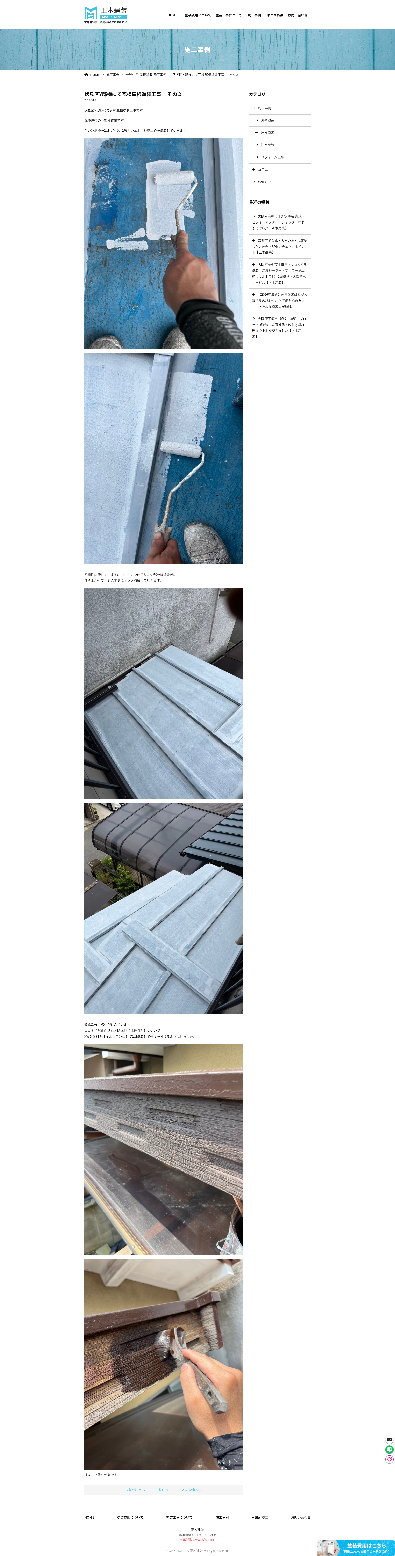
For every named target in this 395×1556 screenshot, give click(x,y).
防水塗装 (267, 145)
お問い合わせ (298, 15)
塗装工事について (229, 15)
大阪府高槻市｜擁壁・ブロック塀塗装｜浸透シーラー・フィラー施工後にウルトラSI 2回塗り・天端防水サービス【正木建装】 (279, 273)
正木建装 (197, 1530)
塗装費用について (198, 15)
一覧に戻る (163, 1490)
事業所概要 (275, 15)
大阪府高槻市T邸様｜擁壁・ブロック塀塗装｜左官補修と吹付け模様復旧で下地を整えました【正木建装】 (279, 327)
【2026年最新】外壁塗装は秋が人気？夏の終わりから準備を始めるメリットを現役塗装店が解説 (279, 300)
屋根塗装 (146, 74)
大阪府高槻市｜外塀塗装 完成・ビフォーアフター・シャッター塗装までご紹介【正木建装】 (278, 222)
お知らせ (264, 182)
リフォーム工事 (272, 157)
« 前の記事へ (135, 1490)
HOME (172, 15)
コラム (263, 169)
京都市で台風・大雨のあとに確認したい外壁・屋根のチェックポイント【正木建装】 (279, 246)
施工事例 (254, 15)
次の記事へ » (191, 1490)
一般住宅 (132, 74)
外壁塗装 (267, 120)
